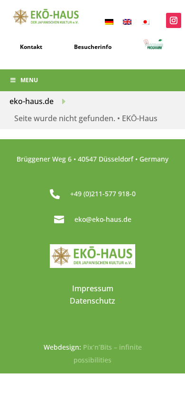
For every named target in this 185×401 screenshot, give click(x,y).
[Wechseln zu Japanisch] (145, 21)
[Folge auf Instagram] (173, 20)
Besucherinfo (92, 47)
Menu (29, 80)
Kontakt (31, 47)
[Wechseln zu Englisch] (127, 21)
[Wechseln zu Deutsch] (109, 21)
